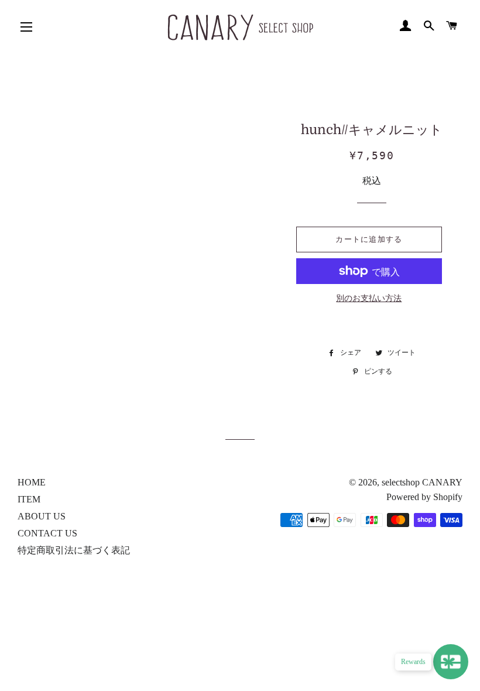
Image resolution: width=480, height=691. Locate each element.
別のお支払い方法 (369, 298)
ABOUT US (42, 516)
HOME (32, 482)
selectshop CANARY (422, 482)
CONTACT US (47, 533)
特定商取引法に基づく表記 (74, 550)
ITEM (29, 499)
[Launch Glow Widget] (450, 661)
